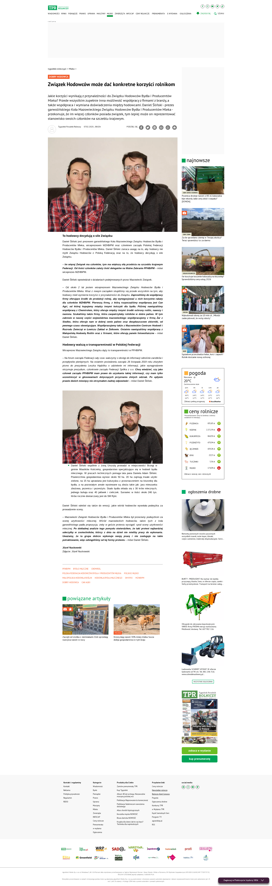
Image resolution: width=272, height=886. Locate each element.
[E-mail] (161, 127)
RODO (65, 802)
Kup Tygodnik (122, 790)
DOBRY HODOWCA (70, 582)
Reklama (66, 790)
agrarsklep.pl (157, 821)
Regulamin (67, 798)
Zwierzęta (120, 13)
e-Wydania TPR (158, 809)
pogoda (197, 373)
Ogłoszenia (185, 13)
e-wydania (172, 13)
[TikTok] (222, 6)
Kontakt (66, 786)
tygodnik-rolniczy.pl (57, 68)
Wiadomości (54, 13)
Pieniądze (72, 13)
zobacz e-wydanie (199, 750)
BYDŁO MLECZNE (81, 568)
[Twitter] (217, 6)
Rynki (63, 13)
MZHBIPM (140, 577)
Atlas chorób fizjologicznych (128, 810)
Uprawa (91, 13)
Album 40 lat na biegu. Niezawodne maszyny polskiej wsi (131, 795)
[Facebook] (202, 6)
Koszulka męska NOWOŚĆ (127, 814)
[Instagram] (207, 6)
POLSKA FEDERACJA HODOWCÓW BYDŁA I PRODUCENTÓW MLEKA (91, 573)
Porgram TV (157, 817)
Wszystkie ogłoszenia (203, 681)
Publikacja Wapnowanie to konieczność (132, 800)
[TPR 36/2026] (199, 717)
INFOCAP (130, 13)
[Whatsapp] (168, 127)
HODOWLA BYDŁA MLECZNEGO (108, 577)
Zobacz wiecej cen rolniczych (197, 474)
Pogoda (155, 798)
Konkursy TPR (157, 805)
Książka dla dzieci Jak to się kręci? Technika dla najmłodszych (130, 823)
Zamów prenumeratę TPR (127, 786)
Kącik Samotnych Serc (160, 813)
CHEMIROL (96, 568)
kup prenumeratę (199, 758)
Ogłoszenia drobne (159, 802)
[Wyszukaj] (219, 13)
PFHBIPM (66, 568)
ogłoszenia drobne (204, 491)
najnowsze (198, 160)
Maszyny (101, 13)
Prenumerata (158, 13)
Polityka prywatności (71, 794)
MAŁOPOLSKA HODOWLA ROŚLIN (77, 577)
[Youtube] (212, 6)
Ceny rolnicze (142, 13)
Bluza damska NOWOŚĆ (126, 818)
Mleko (110, 13)
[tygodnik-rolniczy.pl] (58, 6)
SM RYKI (129, 577)
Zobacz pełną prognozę (194, 401)
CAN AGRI (86, 582)
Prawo (82, 13)
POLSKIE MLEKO (131, 573)
